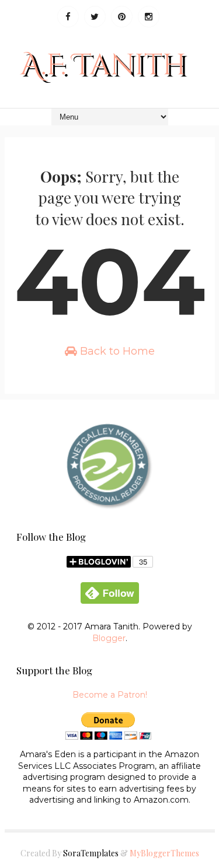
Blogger (109, 638)
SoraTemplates (91, 853)
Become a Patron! (109, 695)
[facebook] (68, 16)
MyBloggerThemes (164, 853)
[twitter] (95, 16)
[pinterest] (122, 16)
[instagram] (148, 16)
